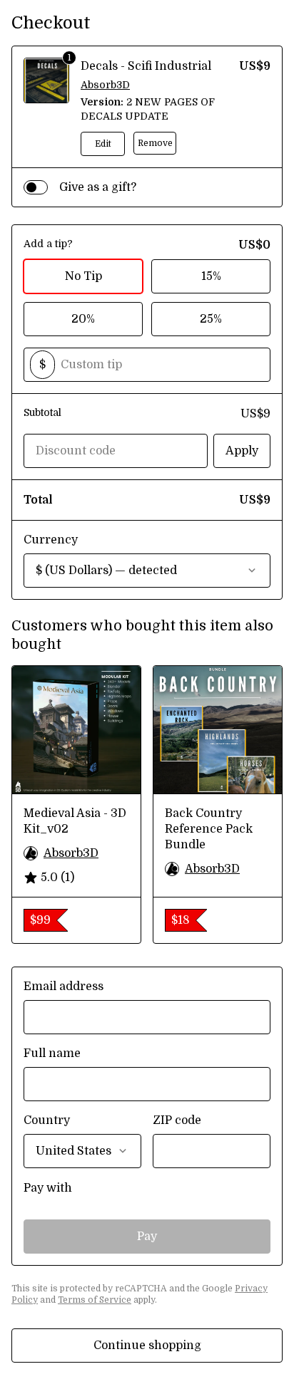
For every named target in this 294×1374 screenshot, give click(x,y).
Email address (63, 986)
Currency (51, 540)
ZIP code (177, 1120)
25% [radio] (211, 319)
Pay (147, 1236)
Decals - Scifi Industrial (146, 66)
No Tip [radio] (83, 276)
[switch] (36, 187)
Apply (241, 450)
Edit (103, 144)
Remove (155, 143)
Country (47, 1120)
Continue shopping (147, 1345)
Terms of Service (94, 1300)
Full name (52, 1053)
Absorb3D (105, 84)
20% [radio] (83, 319)
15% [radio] (211, 276)
